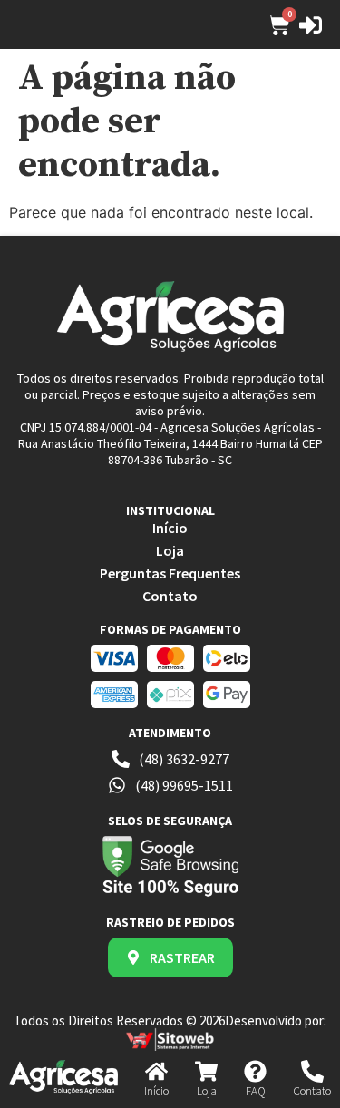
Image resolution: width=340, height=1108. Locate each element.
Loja (207, 1091)
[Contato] (312, 1071)
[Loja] (206, 1071)
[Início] (156, 1071)
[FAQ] (255, 1071)
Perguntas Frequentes (170, 573)
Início (156, 1091)
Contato (312, 1091)
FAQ (256, 1091)
